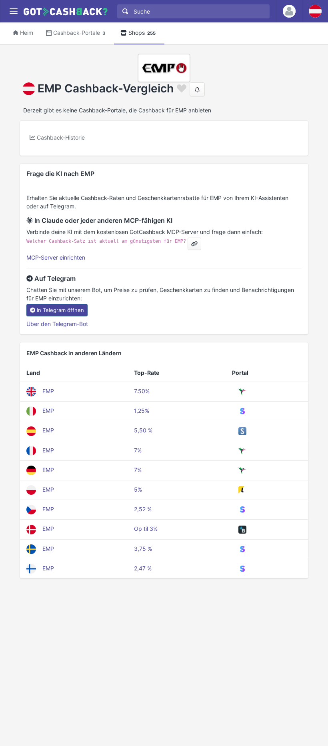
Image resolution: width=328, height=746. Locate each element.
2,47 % (143, 568)
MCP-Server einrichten (55, 257)
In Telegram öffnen (60, 310)
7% (138, 450)
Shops (142, 32)
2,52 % (143, 509)
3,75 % (143, 548)
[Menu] (13, 11)
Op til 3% (146, 528)
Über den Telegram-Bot (57, 323)
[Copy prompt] (194, 244)
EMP (48, 391)
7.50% (142, 391)
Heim (26, 32)
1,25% (141, 410)
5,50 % (143, 430)
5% (138, 489)
